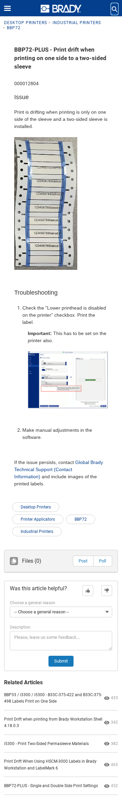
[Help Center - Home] (61, 9)
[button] (83, 561)
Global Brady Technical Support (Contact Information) (58, 469)
